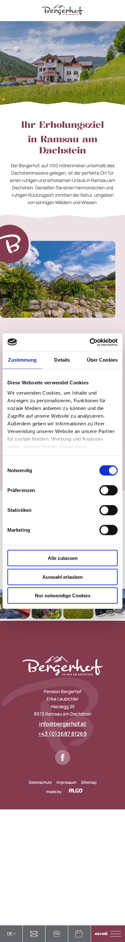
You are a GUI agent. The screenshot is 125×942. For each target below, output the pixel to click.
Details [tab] (62, 360)
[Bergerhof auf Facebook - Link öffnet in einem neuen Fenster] (62, 757)
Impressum (66, 782)
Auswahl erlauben (62, 576)
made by (54, 791)
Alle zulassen (63, 558)
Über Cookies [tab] (102, 360)
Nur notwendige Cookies (62, 595)
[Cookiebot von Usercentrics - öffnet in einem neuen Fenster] (90, 342)
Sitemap (88, 782)
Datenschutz (40, 782)
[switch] (108, 490)
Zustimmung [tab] (22, 360)
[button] (108, 933)
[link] (34, 933)
